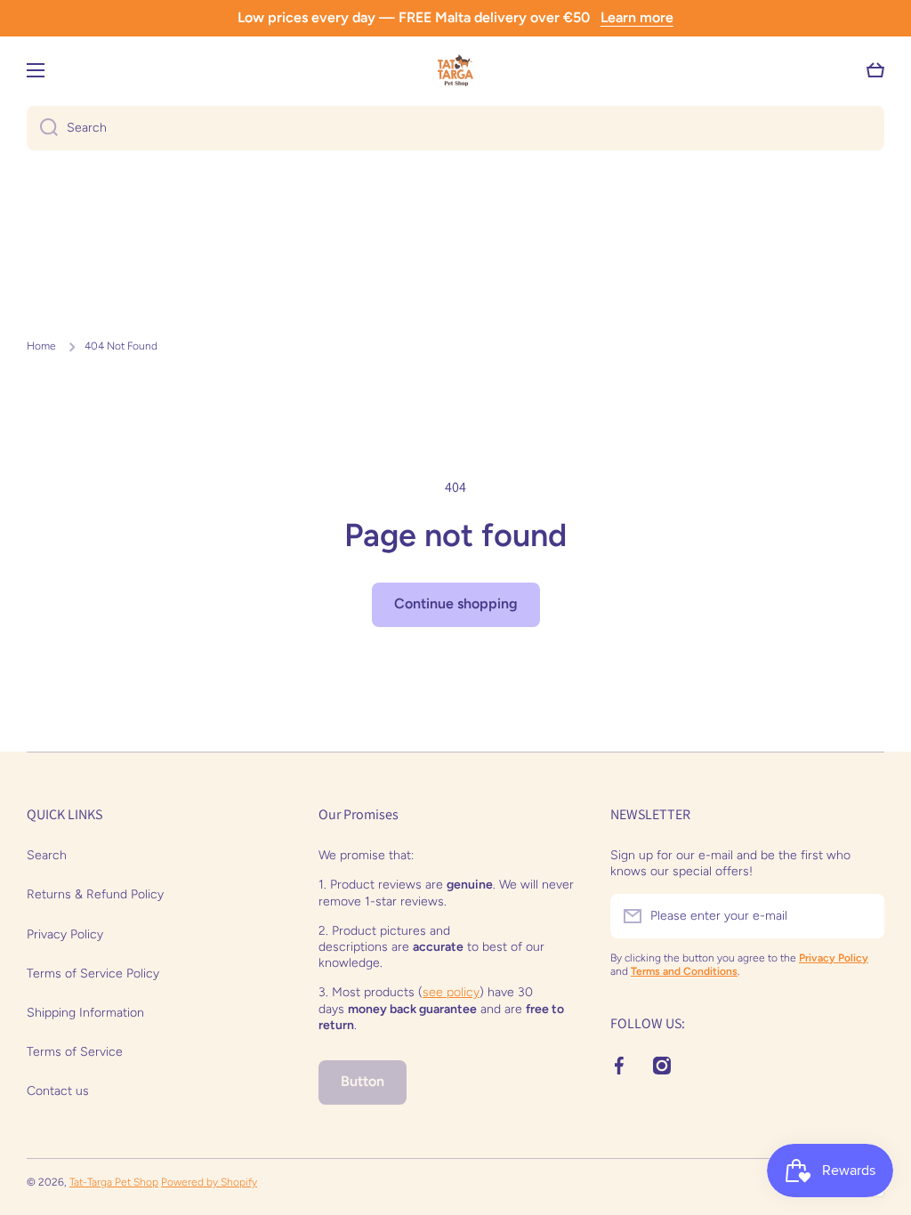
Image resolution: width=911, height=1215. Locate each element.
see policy (451, 992)
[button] (875, 70)
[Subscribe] (862, 916)
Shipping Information (85, 1012)
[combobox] (455, 128)
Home (41, 346)
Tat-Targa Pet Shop (113, 1182)
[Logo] (455, 70)
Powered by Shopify (209, 1182)
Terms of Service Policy (93, 973)
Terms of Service (75, 1051)
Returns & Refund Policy (95, 894)
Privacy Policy (65, 934)
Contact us (58, 1090)
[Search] (42, 128)
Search (47, 855)
